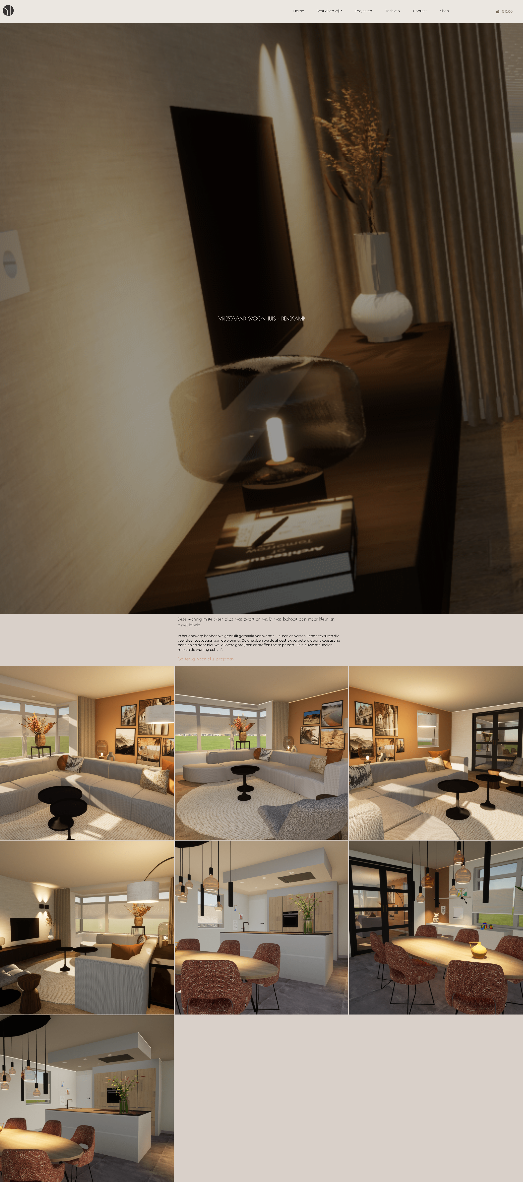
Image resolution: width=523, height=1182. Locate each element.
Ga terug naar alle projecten (206, 658)
